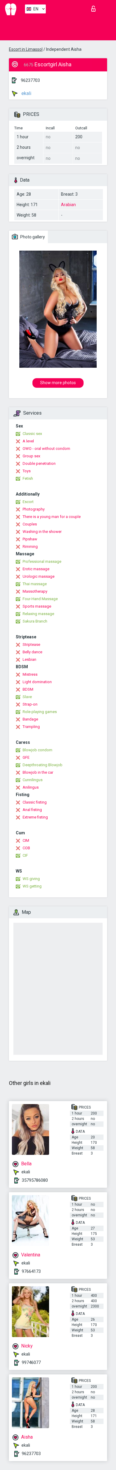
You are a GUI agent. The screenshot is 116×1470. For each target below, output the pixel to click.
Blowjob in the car (38, 772)
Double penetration (39, 463)
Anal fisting (32, 809)
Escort (28, 501)
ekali (25, 93)
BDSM (28, 689)
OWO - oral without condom (46, 448)
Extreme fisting (35, 817)
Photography (34, 509)
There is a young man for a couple (52, 516)
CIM (26, 840)
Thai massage (35, 584)
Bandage (30, 719)
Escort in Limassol (26, 49)
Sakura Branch (35, 621)
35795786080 (35, 1180)
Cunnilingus (33, 780)
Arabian (68, 204)
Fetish (28, 478)
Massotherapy (35, 591)
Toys (27, 471)
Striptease (31, 644)
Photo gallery (32, 236)
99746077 (31, 1362)
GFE (26, 757)
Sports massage (37, 606)
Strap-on (30, 704)
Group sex (31, 456)
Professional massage (42, 561)
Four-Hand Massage (40, 599)
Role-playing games (40, 711)
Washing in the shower (42, 531)
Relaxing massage (38, 613)
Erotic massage (36, 569)
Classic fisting (35, 802)
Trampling (31, 726)
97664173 (31, 1271)
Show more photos (58, 382)
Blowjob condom (37, 750)
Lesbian (29, 659)
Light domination (37, 682)
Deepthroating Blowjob (42, 765)
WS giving (31, 878)
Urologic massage (38, 576)
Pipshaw (30, 539)
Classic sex (32, 433)
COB (26, 848)
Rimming (30, 546)
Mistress (30, 674)
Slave (27, 697)
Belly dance (32, 652)
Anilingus (31, 787)
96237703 (30, 80)
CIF (25, 855)
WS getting (32, 886)
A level (28, 441)
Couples (30, 524)
